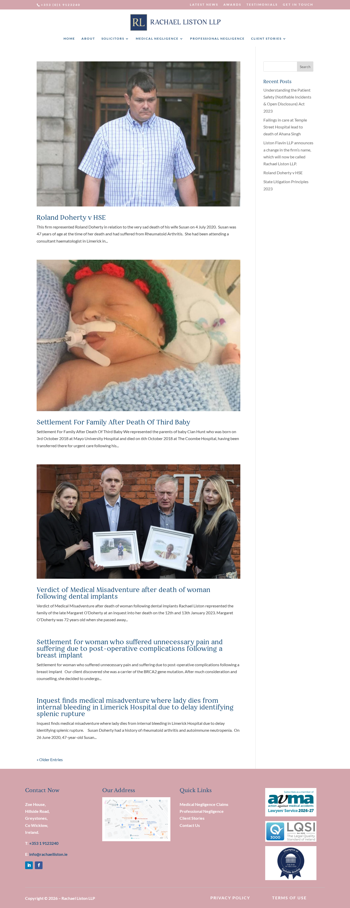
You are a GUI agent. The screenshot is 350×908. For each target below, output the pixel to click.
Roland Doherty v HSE (71, 217)
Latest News (204, 4)
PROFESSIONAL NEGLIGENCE (217, 38)
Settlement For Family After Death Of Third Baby (113, 422)
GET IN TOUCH (298, 4)
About (88, 38)
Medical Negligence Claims (204, 804)
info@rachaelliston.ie (48, 854)
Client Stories (192, 818)
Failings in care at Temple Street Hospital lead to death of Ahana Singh (285, 126)
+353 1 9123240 (43, 843)
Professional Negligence (202, 811)
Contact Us (190, 825)
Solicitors (112, 38)
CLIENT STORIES (266, 38)
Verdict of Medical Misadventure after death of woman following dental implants (123, 592)
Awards (232, 4)
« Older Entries (50, 759)
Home (69, 38)
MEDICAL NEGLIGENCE (157, 38)
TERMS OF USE (289, 897)
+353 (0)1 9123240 (60, 5)
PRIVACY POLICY (230, 897)
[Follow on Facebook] (39, 865)
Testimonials (262, 4)
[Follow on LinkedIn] (29, 865)
